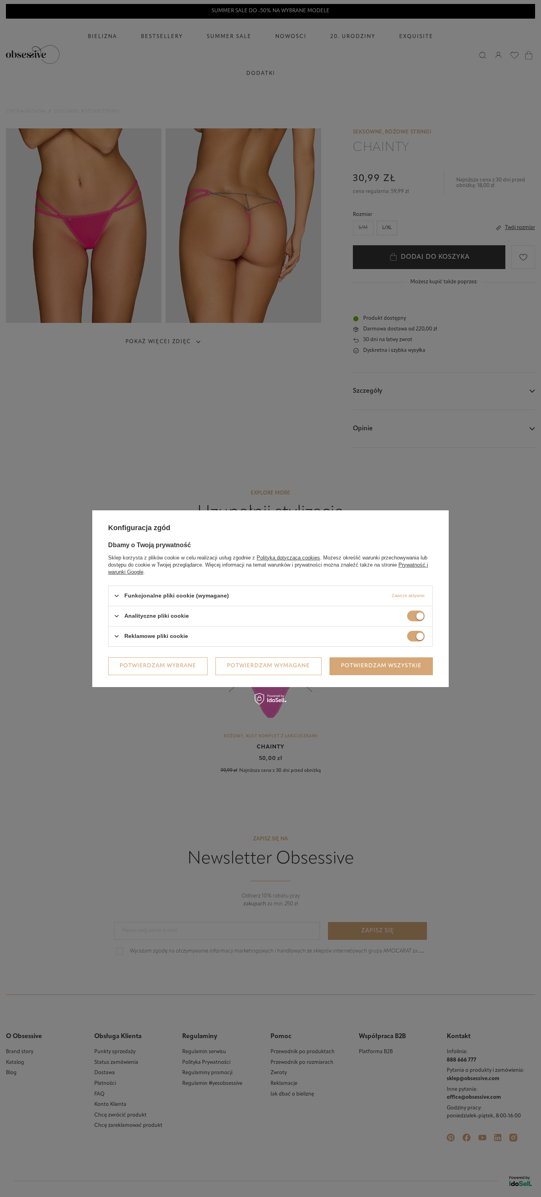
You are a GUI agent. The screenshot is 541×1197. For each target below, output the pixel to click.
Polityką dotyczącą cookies (288, 557)
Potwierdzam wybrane (158, 666)
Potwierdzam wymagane (268, 666)
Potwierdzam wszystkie (381, 666)
